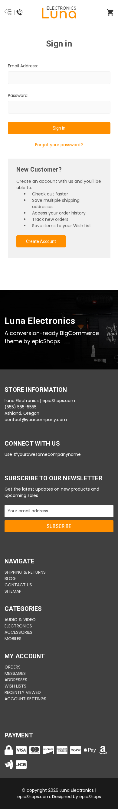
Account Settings (25, 699)
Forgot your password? (59, 145)
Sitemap (13, 591)
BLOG (10, 578)
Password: (18, 95)
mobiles (13, 639)
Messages (15, 673)
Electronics (18, 626)
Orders (13, 667)
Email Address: (23, 66)
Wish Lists (15, 686)
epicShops (90, 797)
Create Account (41, 241)
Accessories (18, 632)
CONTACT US (18, 585)
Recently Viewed (23, 692)
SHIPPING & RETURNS (25, 572)
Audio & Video (20, 620)
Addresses (16, 680)
